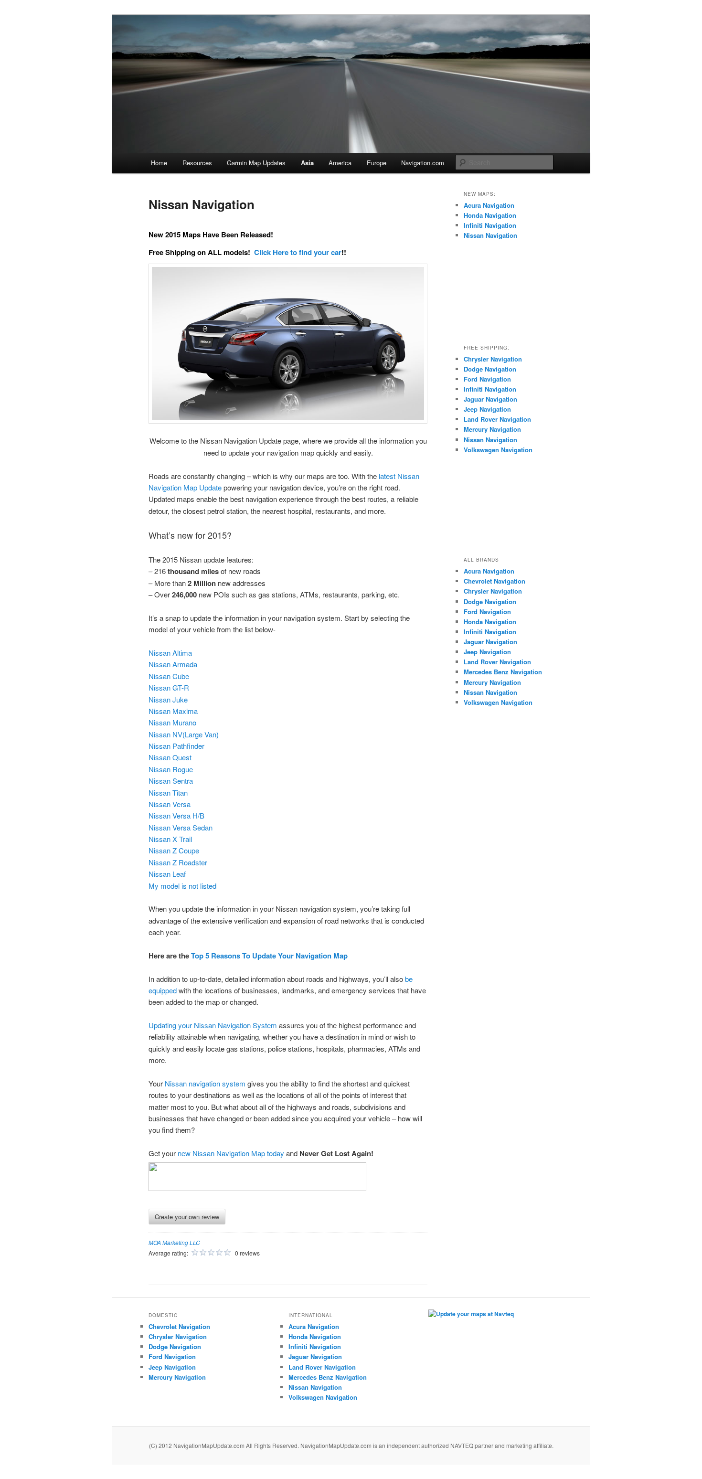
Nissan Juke (168, 699)
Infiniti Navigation (490, 225)
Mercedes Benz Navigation (503, 671)
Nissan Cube (169, 676)
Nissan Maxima (173, 711)
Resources (197, 162)
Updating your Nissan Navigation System (213, 1025)
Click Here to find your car (297, 252)
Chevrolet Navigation (494, 580)
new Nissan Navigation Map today (231, 1153)
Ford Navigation (487, 378)
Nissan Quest (170, 757)
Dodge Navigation (490, 368)
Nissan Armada (173, 664)
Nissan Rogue (171, 769)
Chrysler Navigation (493, 358)
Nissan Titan (168, 792)
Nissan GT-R (169, 687)
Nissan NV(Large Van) (184, 734)
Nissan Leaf (167, 874)
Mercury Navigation (492, 429)
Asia (307, 162)
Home (159, 162)
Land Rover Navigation (497, 419)
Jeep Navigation (487, 409)
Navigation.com (422, 162)
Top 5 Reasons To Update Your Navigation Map (269, 955)
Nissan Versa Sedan (181, 827)
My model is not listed (182, 886)
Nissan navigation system (205, 1083)
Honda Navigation (490, 215)
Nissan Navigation (490, 235)
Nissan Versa (170, 804)
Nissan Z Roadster (178, 862)
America (340, 162)
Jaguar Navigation (490, 399)
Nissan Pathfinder (176, 746)
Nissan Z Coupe (174, 850)
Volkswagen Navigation (498, 449)
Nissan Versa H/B (176, 815)
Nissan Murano (172, 722)
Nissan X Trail (170, 839)
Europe (376, 162)
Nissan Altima (170, 653)
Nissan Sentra (171, 781)
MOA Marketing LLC (174, 1242)
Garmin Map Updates (256, 162)
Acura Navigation (489, 205)
